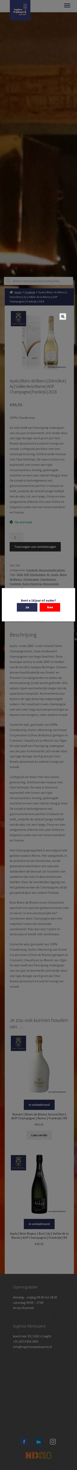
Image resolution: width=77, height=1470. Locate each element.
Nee (50, 607)
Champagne (31, 579)
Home (18, 292)
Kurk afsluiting (32, 584)
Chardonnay (48, 579)
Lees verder (39, 1135)
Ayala (54, 574)
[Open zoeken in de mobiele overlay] (38, 281)
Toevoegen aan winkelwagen (35, 547)
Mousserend (51, 584)
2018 (19, 574)
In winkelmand (39, 1105)
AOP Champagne (34, 574)
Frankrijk (30, 292)
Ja (27, 607)
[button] (63, 316)
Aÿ (48, 574)
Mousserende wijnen (52, 570)
